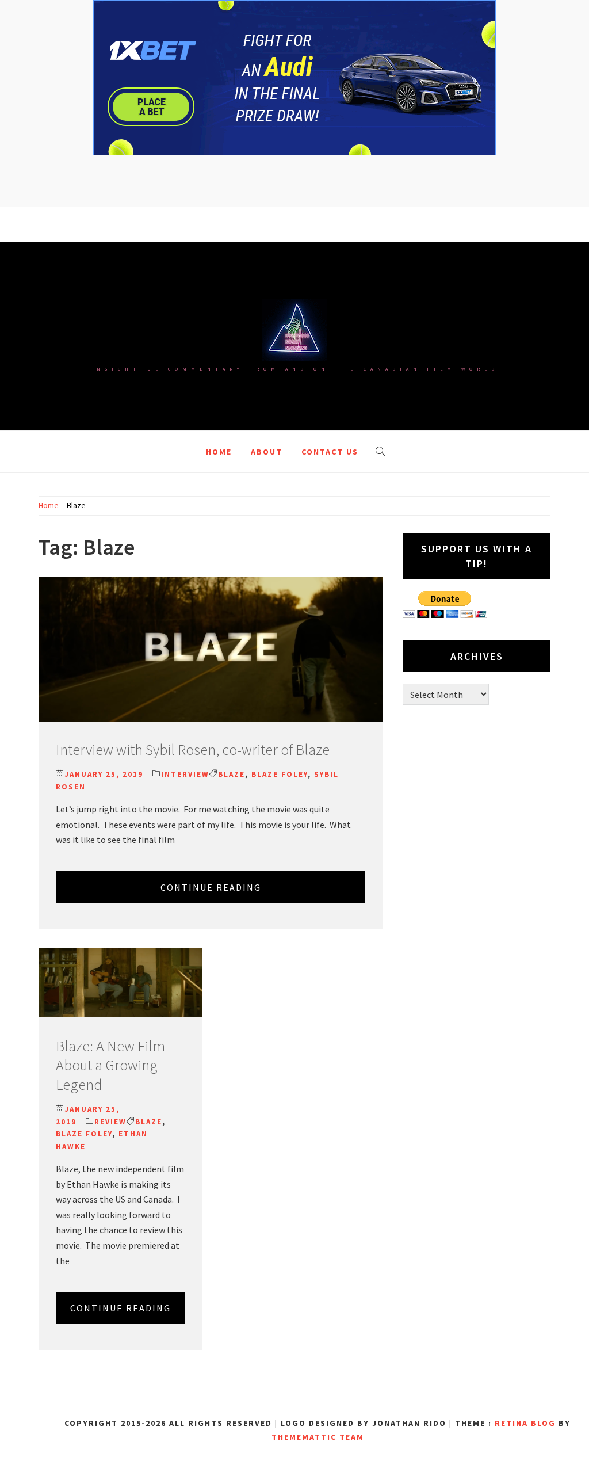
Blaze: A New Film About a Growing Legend (110, 1065)
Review (110, 1122)
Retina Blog (525, 1423)
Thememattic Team (317, 1437)
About (266, 452)
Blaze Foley (279, 774)
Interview (185, 774)
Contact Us (329, 452)
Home (219, 452)
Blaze (231, 774)
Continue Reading (210, 887)
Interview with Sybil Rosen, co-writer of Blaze (193, 749)
